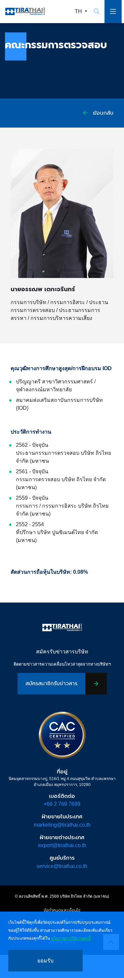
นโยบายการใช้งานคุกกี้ (71, 938)
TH (79, 11)
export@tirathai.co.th (62, 845)
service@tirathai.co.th (62, 866)
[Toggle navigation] (113, 11)
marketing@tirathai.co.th (62, 825)
